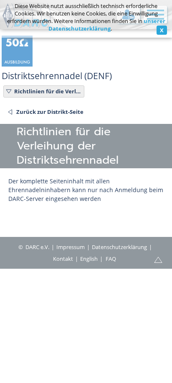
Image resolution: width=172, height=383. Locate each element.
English (89, 258)
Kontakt (63, 258)
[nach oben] (158, 259)
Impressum (70, 247)
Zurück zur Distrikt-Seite (49, 112)
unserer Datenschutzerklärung (106, 24)
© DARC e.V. (33, 247)
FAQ (111, 258)
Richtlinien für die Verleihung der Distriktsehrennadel (48, 91)
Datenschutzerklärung (119, 247)
